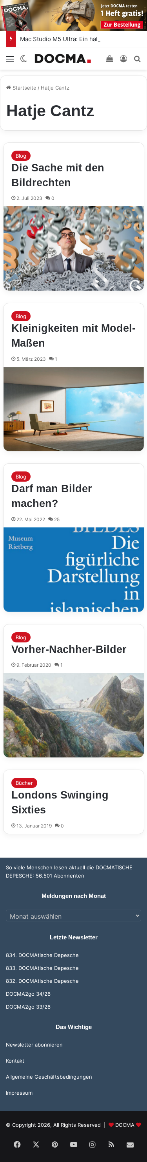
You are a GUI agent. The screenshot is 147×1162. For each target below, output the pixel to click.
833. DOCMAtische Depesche (42, 968)
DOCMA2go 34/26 (28, 994)
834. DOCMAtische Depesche (42, 955)
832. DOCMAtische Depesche (42, 981)
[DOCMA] (62, 58)
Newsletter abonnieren (34, 1044)
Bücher (24, 783)
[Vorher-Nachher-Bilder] (74, 715)
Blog (21, 156)
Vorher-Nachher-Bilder (69, 649)
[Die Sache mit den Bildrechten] (74, 248)
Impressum (19, 1093)
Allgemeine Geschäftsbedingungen (49, 1077)
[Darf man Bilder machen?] (74, 569)
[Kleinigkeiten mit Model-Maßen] (74, 409)
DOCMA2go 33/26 (28, 1007)
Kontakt (15, 1061)
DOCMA (124, 1125)
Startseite (23, 88)
